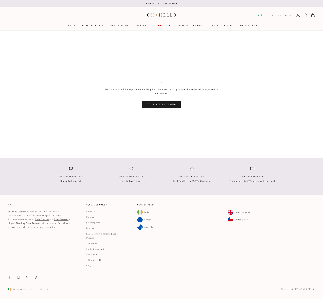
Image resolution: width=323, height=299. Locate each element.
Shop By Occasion (190, 25)
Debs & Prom (119, 25)
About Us (90, 211)
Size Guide (91, 243)
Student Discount (95, 249)
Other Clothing (221, 25)
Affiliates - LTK (94, 260)
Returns (90, 228)
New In (70, 25)
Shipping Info (93, 222)
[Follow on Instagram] (18, 277)
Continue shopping (161, 104)
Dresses (140, 25)
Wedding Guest (93, 25)
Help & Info (248, 25)
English (283, 15)
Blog (88, 265)
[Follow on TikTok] (36, 277)
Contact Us (91, 217)
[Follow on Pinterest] (27, 277)
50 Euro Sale (162, 25)
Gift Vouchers (93, 254)
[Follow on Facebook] (9, 277)
